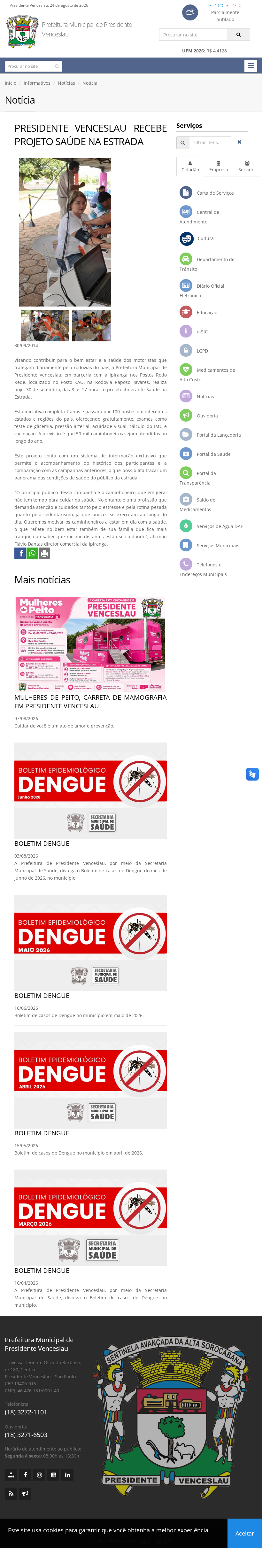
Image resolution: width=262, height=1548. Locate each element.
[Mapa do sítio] (11, 1475)
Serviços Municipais (217, 545)
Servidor (247, 170)
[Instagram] (39, 1475)
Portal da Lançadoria (218, 435)
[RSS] (11, 1494)
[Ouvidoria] (25, 1494)
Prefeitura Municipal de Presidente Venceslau (87, 29)
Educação (206, 312)
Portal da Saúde (213, 454)
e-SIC (202, 332)
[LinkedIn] (67, 1475)
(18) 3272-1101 (26, 1412)
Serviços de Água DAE (219, 526)
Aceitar (244, 1533)
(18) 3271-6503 (26, 1434)
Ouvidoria (207, 416)
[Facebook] (25, 1475)
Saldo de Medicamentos (197, 504)
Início (10, 83)
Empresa (218, 170)
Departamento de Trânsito (207, 264)
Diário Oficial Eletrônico (202, 291)
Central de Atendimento (199, 217)
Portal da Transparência (198, 478)
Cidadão (190, 170)
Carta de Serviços (215, 193)
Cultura (204, 238)
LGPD (202, 351)
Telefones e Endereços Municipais (203, 569)
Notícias (66, 83)
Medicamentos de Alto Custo (207, 375)
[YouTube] (53, 1475)
